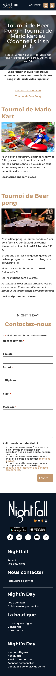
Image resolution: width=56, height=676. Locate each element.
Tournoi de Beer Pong (28, 96)
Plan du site (14, 656)
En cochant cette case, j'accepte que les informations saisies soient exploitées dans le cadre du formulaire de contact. (28, 450)
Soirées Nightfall (23, 55)
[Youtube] (37, 537)
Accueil (9, 55)
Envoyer (45, 477)
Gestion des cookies (19, 659)
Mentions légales (17, 652)
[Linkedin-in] (46, 537)
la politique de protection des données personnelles (27, 468)
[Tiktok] (10, 537)
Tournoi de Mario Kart (28, 90)
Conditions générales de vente (26, 666)
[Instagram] (19, 537)
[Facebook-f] (28, 537)
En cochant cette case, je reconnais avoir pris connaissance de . (27, 466)
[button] (15, 5)
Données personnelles (20, 663)
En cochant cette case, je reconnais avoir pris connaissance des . (28, 458)
